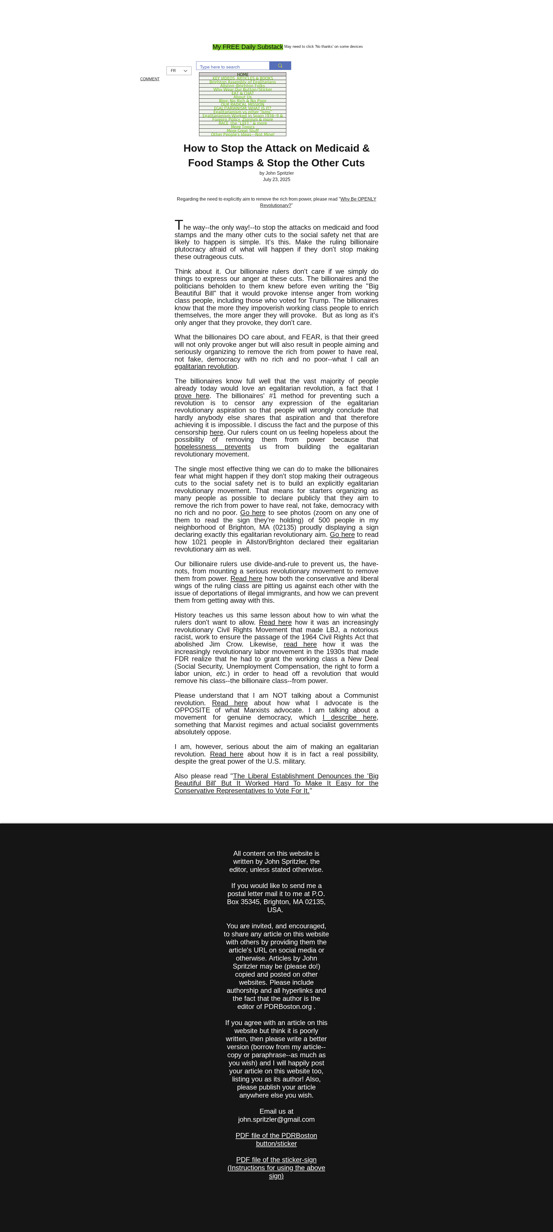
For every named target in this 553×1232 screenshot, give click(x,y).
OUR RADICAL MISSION (242, 104)
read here (300, 644)
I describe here (349, 717)
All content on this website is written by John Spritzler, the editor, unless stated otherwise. (276, 861)
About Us (243, 96)
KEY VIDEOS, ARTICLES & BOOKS (243, 78)
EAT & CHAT (243, 93)
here (216, 432)
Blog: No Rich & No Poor (242, 100)
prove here (192, 396)
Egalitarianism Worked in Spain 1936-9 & (242, 115)
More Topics (243, 126)
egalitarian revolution (206, 366)
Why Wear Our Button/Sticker (242, 89)
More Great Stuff (243, 130)
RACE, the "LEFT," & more (243, 123)
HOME (243, 74)
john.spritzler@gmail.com (276, 1119)
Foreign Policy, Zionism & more (242, 119)
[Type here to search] (280, 66)
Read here (246, 578)
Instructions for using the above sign (277, 1172)
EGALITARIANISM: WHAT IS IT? (242, 108)
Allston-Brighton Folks (242, 85)
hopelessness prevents (213, 446)
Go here (253, 512)
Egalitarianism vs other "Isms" (242, 111)
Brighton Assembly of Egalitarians (242, 81)
